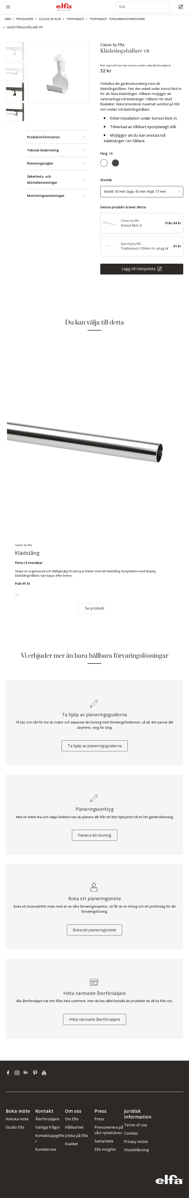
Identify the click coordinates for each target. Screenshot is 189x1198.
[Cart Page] (181, 7)
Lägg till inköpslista (139, 268)
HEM (8, 19)
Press (99, 1118)
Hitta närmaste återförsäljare (94, 1019)
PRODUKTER (24, 19)
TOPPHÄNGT (75, 19)
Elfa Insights (105, 1149)
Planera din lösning (94, 835)
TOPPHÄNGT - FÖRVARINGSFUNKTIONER (117, 19)
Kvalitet (71, 1143)
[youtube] (44, 1072)
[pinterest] (36, 1072)
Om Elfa (71, 1118)
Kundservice (45, 1149)
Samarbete (103, 1141)
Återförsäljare (47, 1118)
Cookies (131, 1133)
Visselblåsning (136, 1149)
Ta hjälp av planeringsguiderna (95, 745)
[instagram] (18, 1072)
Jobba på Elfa (76, 1135)
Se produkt (94, 608)
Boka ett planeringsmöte (94, 929)
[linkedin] (27, 1072)
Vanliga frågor (47, 1127)
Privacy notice (136, 1141)
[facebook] (9, 1072)
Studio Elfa (15, 1127)
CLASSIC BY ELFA (50, 19)
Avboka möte (17, 1118)
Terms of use (135, 1124)
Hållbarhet (74, 1127)
